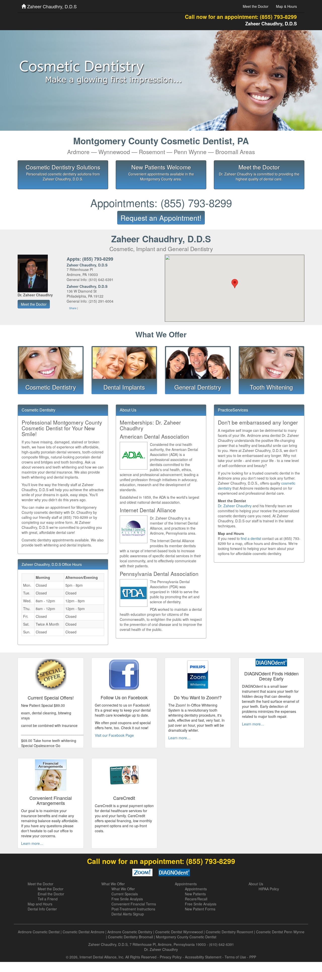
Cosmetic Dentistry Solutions (63, 167)
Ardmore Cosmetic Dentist (39, 931)
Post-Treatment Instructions (133, 908)
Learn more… (179, 737)
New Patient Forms (200, 908)
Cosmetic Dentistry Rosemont (229, 931)
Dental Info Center (42, 908)
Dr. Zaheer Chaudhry (235, 505)
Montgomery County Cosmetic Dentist (186, 936)
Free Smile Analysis (127, 898)
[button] (234, 283)
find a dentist (251, 538)
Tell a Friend (48, 898)
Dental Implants (124, 387)
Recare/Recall (196, 898)
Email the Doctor (51, 893)
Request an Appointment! (161, 218)
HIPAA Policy (269, 888)
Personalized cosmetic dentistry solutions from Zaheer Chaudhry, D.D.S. (63, 176)
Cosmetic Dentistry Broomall (130, 936)
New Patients (195, 893)
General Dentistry (197, 387)
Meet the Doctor (255, 6)
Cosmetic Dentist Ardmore (83, 931)
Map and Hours (40, 903)
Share (72, 308)
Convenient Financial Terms (133, 903)
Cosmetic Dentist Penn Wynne (280, 931)
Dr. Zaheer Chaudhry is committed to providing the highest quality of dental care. (259, 176)
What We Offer (113, 883)
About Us (256, 883)
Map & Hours (286, 6)
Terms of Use (235, 956)
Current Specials (124, 893)
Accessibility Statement (203, 956)
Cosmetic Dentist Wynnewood (179, 931)
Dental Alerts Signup (127, 913)
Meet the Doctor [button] (34, 304)
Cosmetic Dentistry (50, 387)
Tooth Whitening (271, 387)
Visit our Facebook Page (114, 735)
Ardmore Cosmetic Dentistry (129, 931)
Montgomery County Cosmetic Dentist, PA (161, 145)
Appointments (186, 883)
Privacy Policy (171, 956)
